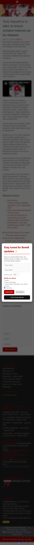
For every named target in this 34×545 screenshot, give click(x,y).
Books (7, 286)
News (7, 280)
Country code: (8, 274)
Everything (8, 288)
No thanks (20, 292)
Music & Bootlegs (10, 282)
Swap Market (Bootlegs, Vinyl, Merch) (16, 284)
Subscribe (9, 292)
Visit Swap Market (17, 297)
